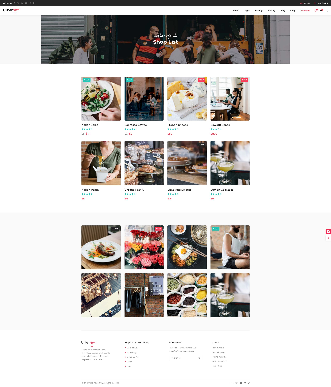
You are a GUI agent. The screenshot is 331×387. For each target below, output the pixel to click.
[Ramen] (187, 247)
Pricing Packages (219, 357)
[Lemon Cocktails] (230, 163)
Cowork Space (220, 124)
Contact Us (217, 366)
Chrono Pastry (134, 189)
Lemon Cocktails (221, 189)
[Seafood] (101, 247)
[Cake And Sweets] (187, 163)
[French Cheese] (187, 99)
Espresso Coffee (136, 124)
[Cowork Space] (230, 99)
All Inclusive (132, 348)
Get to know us (218, 352)
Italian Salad (90, 124)
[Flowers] (144, 247)
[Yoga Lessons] (230, 247)
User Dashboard (219, 361)
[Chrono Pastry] (144, 163)
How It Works (218, 348)
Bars (129, 366)
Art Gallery (131, 352)
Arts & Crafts (132, 357)
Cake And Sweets (179, 189)
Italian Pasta (90, 189)
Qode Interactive (95, 383)
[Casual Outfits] (144, 295)
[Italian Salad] (101, 99)
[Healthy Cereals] (187, 295)
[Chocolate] (101, 295)
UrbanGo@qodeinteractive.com (182, 351)
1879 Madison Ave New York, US (182, 348)
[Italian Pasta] (101, 163)
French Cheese (177, 124)
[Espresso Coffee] (144, 99)
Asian (129, 361)
